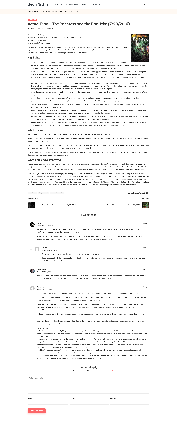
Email (72, 398)
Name (30, 398)
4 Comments (49, 28)
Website (113, 398)
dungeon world (43, 193)
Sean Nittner (39, 4)
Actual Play (32, 20)
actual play (32, 193)
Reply (145, 223)
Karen (39, 223)
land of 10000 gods (56, 193)
